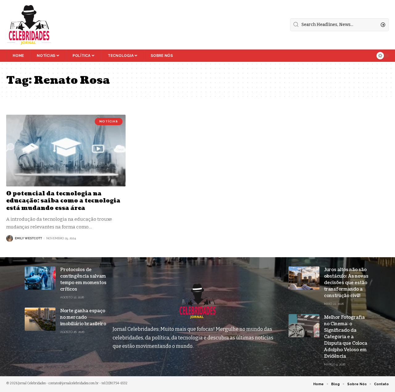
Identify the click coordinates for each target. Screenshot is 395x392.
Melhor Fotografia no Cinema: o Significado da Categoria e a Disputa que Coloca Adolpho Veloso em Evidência (345, 336)
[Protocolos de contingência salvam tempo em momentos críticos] (40, 278)
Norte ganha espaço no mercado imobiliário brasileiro (83, 317)
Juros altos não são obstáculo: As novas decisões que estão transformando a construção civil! (346, 283)
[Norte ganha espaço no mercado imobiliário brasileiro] (40, 319)
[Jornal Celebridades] (29, 25)
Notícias (108, 121)
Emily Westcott (28, 238)
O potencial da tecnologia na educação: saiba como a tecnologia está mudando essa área (63, 201)
